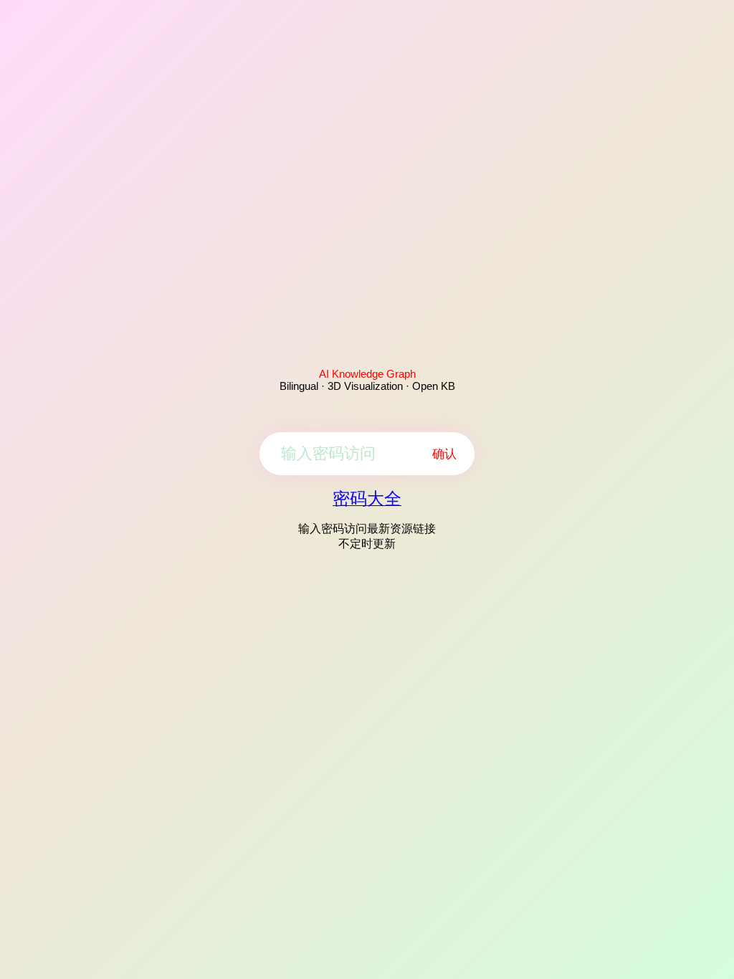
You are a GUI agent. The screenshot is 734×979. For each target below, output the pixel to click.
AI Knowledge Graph (367, 374)
